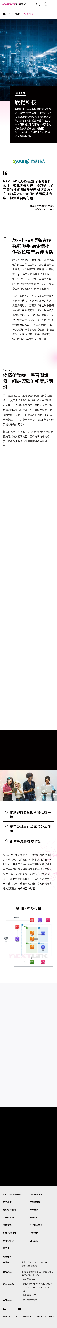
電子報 (6, 1248)
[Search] (38, 4)
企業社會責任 (36, 1225)
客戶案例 (15, 13)
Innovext (50, 1316)
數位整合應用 (9, 1209)
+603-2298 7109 (29, 1294)
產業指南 (7, 1202)
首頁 (5, 13)
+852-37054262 (28, 1278)
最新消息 (34, 1217)
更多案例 (8, 1005)
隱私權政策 (26, 1316)
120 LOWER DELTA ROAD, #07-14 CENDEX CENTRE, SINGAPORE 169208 (37, 1287)
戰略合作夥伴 (9, 1240)
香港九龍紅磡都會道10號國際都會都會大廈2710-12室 (38, 1273)
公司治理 (7, 1225)
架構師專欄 (8, 1217)
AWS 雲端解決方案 (12, 1194)
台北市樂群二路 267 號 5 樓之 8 (36, 1262)
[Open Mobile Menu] (52, 4)
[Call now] (45, 4)
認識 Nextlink (9, 1232)
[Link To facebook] (12, 1309)
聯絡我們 (7, 1256)
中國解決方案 (36, 1194)
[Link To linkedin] (4, 1309)
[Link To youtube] (19, 1309)
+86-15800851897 (29, 1300)
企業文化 (34, 1232)
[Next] (51, 1096)
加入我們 (34, 1240)
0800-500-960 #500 (30, 1266)
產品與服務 (35, 1202)
